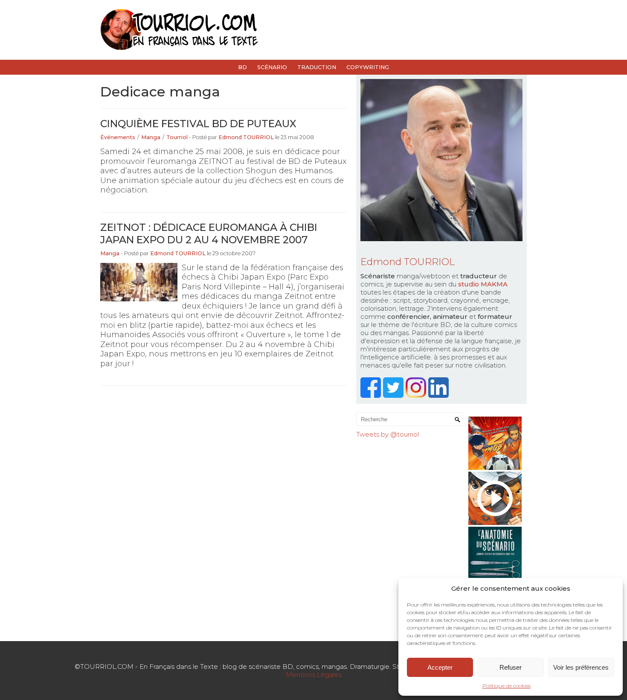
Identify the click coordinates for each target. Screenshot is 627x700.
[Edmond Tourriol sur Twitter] (394, 395)
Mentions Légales (314, 675)
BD (242, 67)
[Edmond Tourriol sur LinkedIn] (439, 395)
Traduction (316, 67)
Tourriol (177, 137)
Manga (150, 137)
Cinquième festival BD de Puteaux (198, 123)
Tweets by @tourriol (387, 434)
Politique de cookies (506, 685)
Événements (117, 137)
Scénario (272, 67)
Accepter (440, 667)
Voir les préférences (581, 667)
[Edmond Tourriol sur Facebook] (371, 395)
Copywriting (367, 67)
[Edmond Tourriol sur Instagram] (417, 395)
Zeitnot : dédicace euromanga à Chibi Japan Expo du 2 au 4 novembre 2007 (208, 233)
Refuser (510, 667)
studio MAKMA (483, 284)
